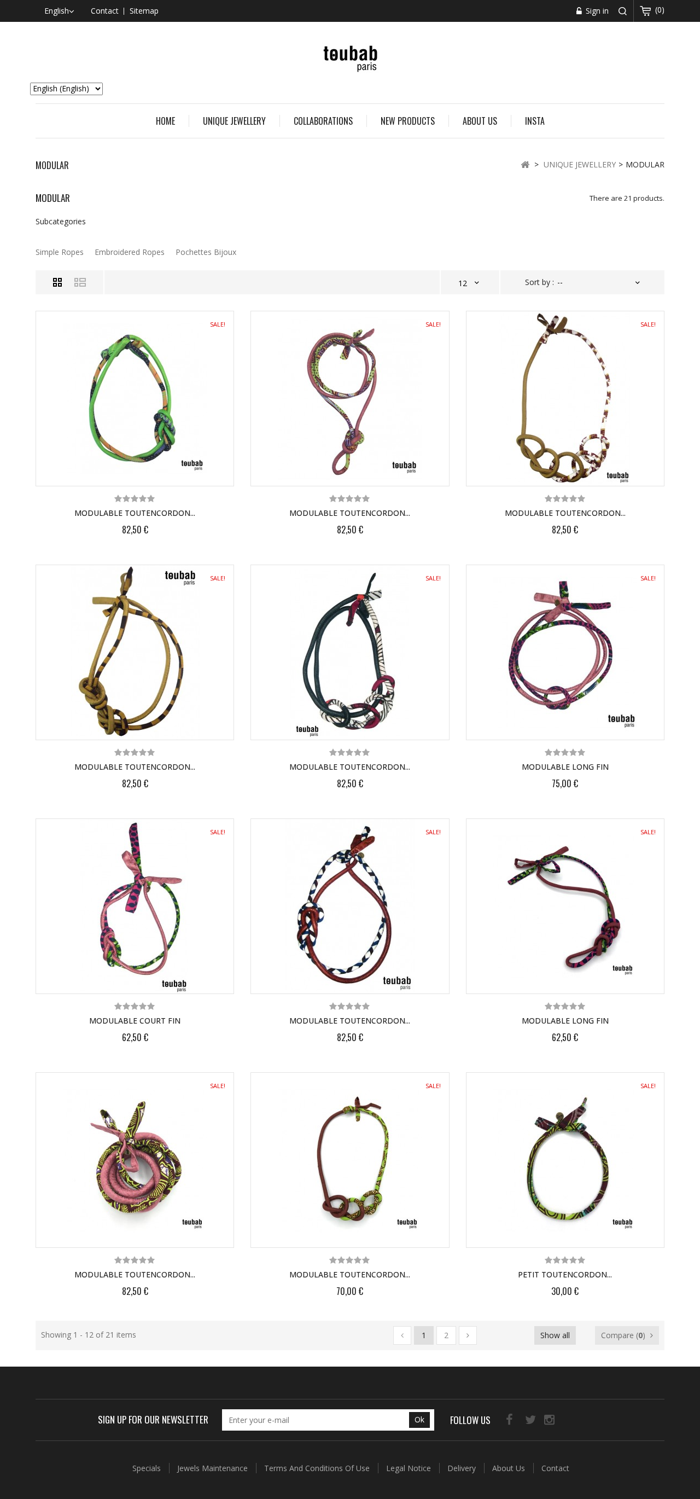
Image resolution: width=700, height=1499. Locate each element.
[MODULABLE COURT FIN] (135, 906)
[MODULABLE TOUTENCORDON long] (135, 398)
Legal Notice (409, 1468)
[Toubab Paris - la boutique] (350, 57)
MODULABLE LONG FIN (565, 767)
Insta (535, 121)
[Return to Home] (525, 164)
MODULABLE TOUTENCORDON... (134, 513)
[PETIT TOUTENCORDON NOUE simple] (565, 1160)
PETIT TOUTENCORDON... (565, 1274)
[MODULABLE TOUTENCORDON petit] (349, 1160)
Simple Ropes (60, 252)
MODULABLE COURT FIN (134, 1020)
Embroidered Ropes (130, 252)
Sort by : (539, 282)
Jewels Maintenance (213, 1468)
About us (480, 121)
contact (105, 10)
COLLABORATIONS (323, 121)
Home (165, 121)
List (80, 282)
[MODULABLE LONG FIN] (565, 652)
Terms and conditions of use (318, 1468)
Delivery (462, 1468)
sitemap (144, 10)
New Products (408, 121)
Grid (57, 282)
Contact (555, 1468)
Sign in (596, 10)
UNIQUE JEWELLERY (234, 121)
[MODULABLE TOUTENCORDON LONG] (349, 652)
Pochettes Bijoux (206, 252)
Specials (147, 1468)
